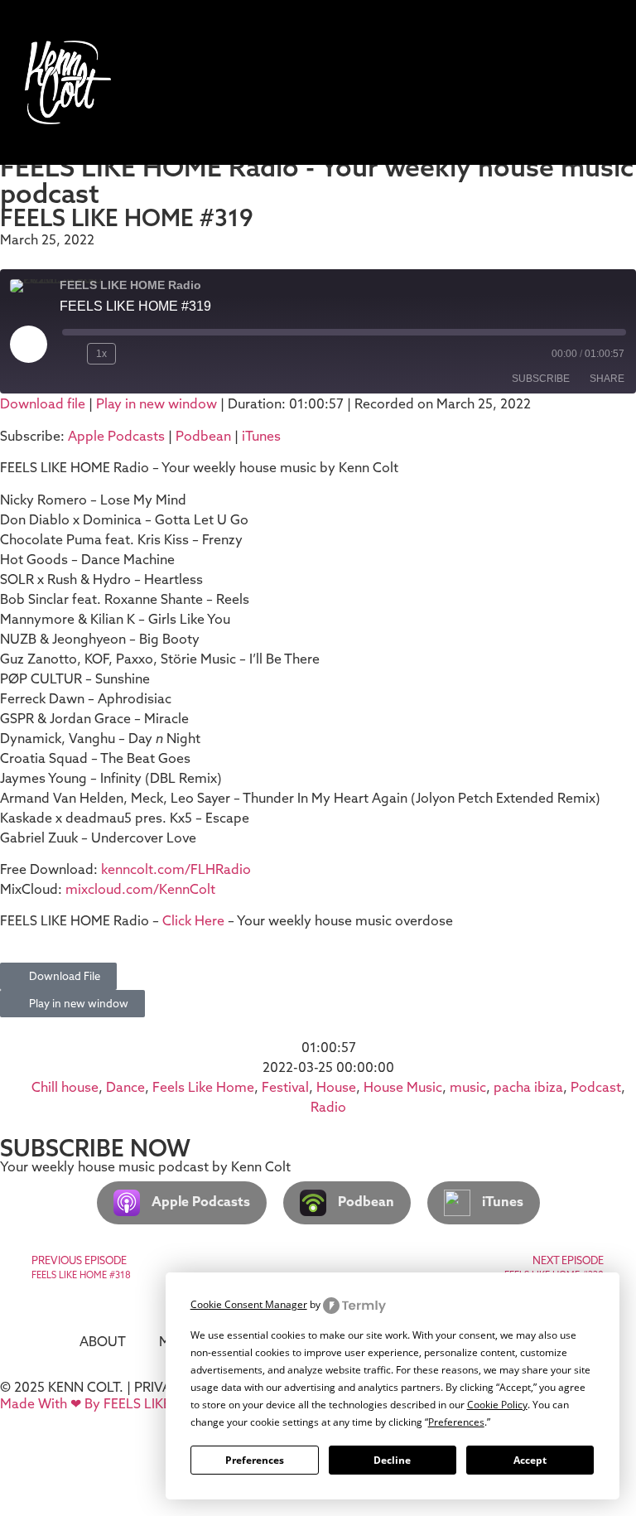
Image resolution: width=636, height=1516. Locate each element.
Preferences (254, 1460)
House (336, 1087)
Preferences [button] (456, 1422)
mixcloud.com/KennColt (140, 889)
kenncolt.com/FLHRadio (176, 869)
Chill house (65, 1087)
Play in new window (156, 403)
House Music (403, 1087)
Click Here (195, 920)
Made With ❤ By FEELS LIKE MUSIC (107, 1403)
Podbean (203, 435)
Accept (530, 1460)
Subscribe (541, 378)
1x (101, 354)
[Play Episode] (28, 344)
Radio (328, 1106)
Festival (285, 1087)
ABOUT (103, 1341)
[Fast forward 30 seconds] (136, 354)
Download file (42, 403)
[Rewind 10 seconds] (71, 354)
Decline (392, 1460)
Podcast (596, 1087)
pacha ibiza (528, 1087)
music (468, 1087)
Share (607, 378)
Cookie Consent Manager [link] (248, 1304)
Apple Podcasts (116, 435)
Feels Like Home (203, 1087)
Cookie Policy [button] (497, 1405)
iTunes (261, 435)
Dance (125, 1087)
